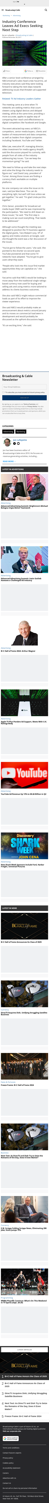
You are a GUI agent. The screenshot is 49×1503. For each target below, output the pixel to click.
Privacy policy (8, 1458)
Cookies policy (8, 1463)
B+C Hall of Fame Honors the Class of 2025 (26, 1376)
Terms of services (30, 404)
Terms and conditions (11, 1448)
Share (8, 71)
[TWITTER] (15, 443)
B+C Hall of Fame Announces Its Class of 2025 (25, 1384)
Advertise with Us (9, 1478)
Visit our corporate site (12, 1431)
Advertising (17, 15)
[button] (2, 10)
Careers (6, 1473)
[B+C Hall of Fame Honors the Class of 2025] (24, 1366)
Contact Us (7, 1483)
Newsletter (42, 71)
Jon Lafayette (9, 35)
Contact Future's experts (12, 1453)
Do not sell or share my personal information (20, 1488)
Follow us (30, 71)
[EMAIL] (19, 443)
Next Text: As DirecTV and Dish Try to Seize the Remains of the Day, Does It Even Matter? (26, 1406)
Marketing (6, 15)
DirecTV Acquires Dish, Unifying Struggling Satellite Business (26, 1394)
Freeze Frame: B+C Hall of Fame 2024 (23, 1416)
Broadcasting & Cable (24, 35)
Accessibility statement (11, 1468)
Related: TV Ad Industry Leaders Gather (21, 98)
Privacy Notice (32, 406)
